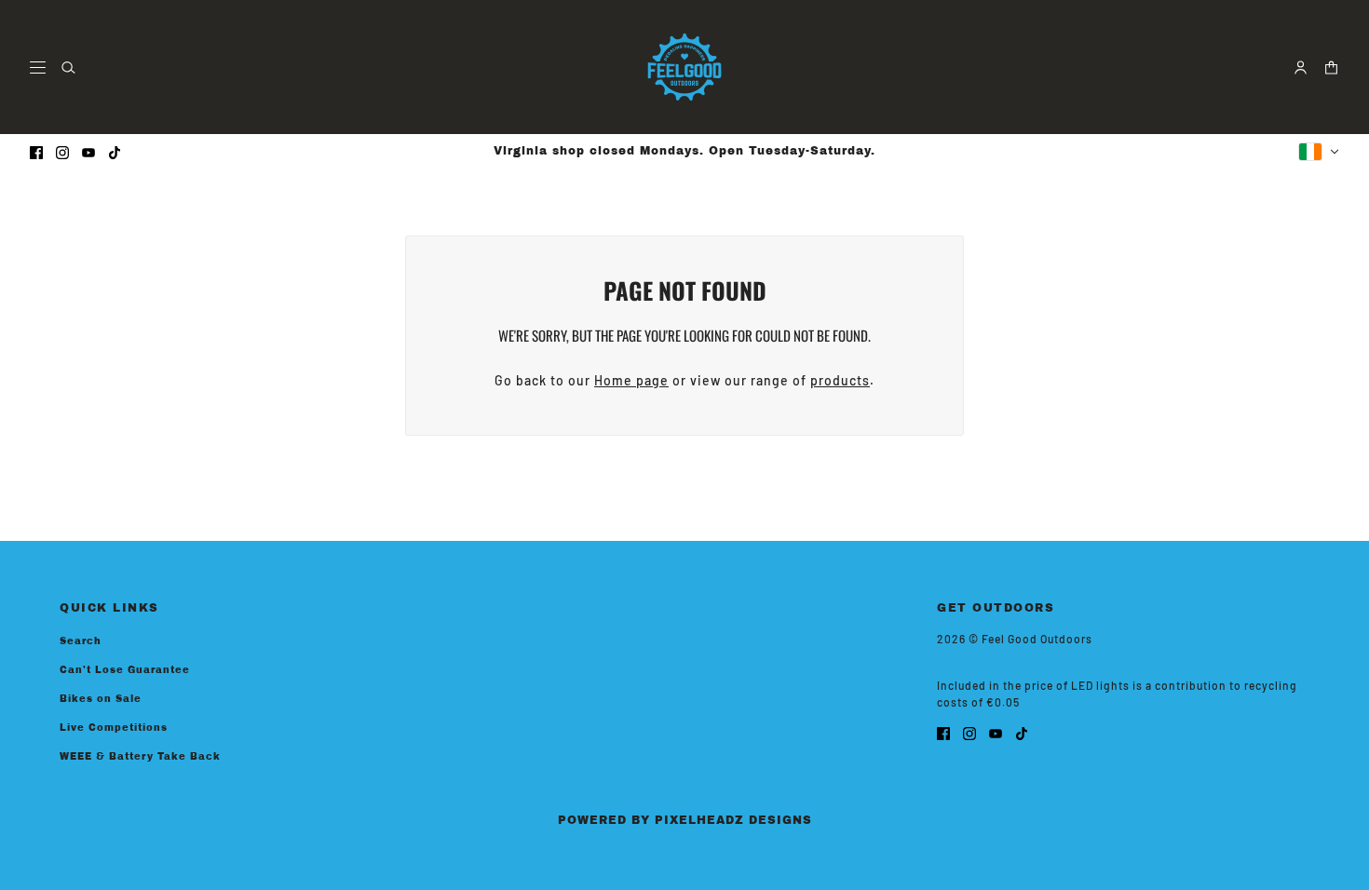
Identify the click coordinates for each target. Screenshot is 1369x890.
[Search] (68, 67)
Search (81, 641)
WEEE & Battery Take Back (140, 756)
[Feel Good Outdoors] (684, 67)
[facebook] (36, 151)
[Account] (1300, 67)
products (840, 380)
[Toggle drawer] (38, 67)
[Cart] (1331, 67)
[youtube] (88, 151)
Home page (631, 380)
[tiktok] (115, 151)
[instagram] (62, 151)
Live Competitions (114, 727)
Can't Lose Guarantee (125, 670)
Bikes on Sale (101, 699)
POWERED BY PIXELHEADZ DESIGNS (685, 820)
